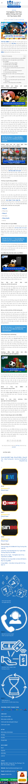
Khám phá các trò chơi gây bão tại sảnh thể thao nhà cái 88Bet (13, 60)
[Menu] (2, 2)
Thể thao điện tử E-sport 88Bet (11, 64)
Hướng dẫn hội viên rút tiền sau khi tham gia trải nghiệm (13, 74)
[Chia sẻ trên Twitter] (13, 441)
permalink (14, 447)
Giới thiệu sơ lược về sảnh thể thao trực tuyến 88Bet (14, 58)
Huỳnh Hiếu (21, 19)
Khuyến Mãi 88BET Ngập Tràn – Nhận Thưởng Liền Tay (7, 459)
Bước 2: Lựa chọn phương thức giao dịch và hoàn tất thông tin (15, 80)
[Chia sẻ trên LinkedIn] (20, 441)
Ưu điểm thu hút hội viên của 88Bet (10, 66)
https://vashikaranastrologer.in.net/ (14, 768)
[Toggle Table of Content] (24, 56)
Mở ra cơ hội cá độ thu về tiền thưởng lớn (13, 70)
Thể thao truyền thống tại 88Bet (11, 63)
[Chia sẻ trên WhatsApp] (8, 441)
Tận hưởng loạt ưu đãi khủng (11, 72)
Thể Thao (14, 10)
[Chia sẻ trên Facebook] (10, 441)
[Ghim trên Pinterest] (18, 441)
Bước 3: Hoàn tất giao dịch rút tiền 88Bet (13, 82)
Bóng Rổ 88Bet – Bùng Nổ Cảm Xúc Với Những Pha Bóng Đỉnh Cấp (20, 459)
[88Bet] (14, 2)
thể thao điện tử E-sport (21, 227)
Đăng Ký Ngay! (4, 490)
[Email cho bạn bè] (15, 441)
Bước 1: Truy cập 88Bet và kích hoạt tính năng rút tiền (15, 77)
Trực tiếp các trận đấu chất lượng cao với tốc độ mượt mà (14, 68)
